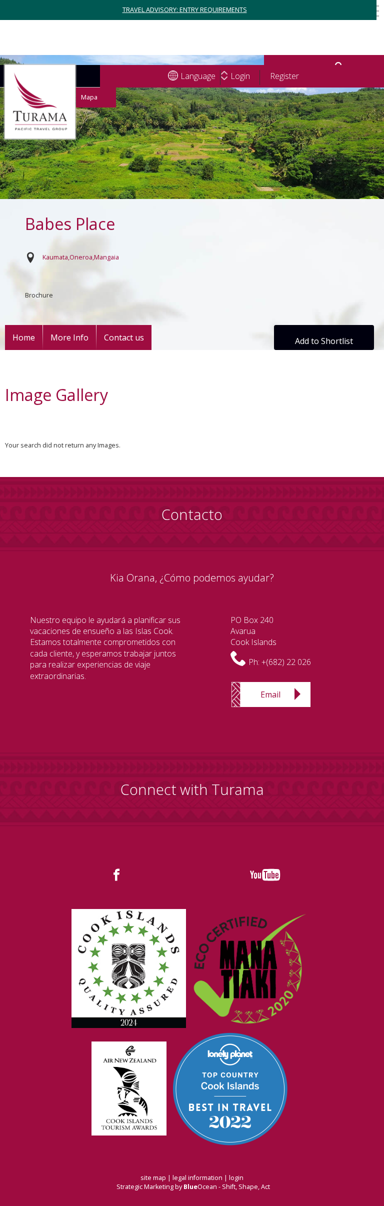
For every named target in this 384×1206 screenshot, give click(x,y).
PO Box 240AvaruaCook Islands (253, 631)
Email (270, 694)
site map (153, 1178)
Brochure (39, 295)
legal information (197, 1178)
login (236, 1178)
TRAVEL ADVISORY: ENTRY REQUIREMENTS (184, 10)
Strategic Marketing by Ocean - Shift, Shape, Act (193, 1186)
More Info (69, 337)
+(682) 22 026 (286, 662)
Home (23, 337)
